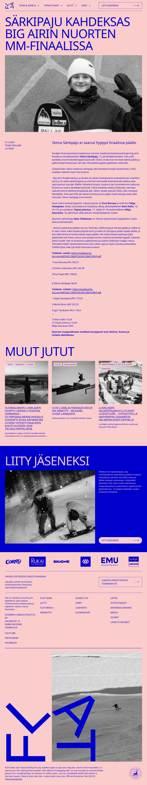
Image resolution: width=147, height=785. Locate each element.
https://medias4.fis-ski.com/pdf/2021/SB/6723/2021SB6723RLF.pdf (76, 291)
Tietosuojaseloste (13, 779)
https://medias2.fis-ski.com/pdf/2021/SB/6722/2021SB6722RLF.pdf (76, 255)
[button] (29, 5)
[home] (9, 5)
